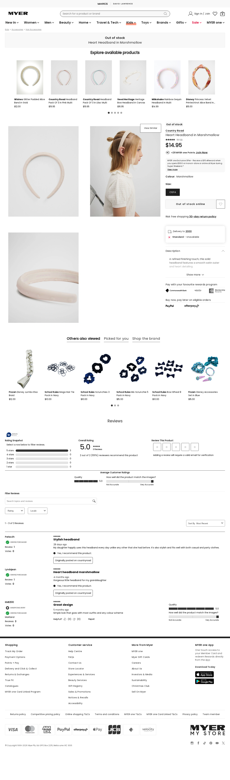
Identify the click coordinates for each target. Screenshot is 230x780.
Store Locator (76, 668)
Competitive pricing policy (45, 714)
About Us (137, 668)
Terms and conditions (107, 714)
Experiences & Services (81, 674)
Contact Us (74, 662)
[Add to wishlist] (220, 204)
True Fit (9, 680)
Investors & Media (142, 674)
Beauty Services (77, 680)
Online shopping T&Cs (77, 714)
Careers (136, 662)
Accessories (17, 29)
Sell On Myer (139, 691)
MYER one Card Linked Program (23, 691)
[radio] (173, 192)
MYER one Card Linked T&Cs (162, 714)
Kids (7, 29)
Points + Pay (12, 662)
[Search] (166, 14)
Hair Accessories (33, 29)
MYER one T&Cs (133, 714)
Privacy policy (190, 714)
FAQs (71, 657)
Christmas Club (141, 686)
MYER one (137, 651)
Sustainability (139, 680)
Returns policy (18, 714)
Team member (211, 714)
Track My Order (14, 651)
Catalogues (11, 686)
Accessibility (75, 703)
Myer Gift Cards (141, 657)
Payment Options (15, 657)
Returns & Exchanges (17, 674)
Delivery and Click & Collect (21, 668)
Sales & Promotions (79, 691)
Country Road (175, 130)
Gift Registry (75, 686)
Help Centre (75, 651)
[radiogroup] (195, 192)
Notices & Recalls (78, 697)
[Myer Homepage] (18, 15)
